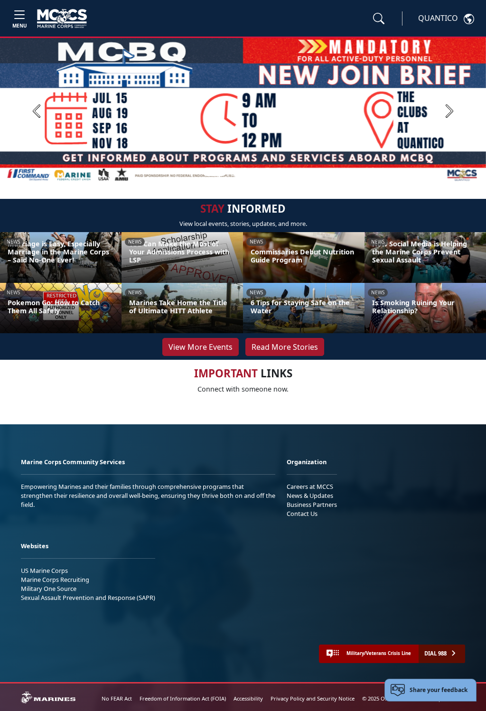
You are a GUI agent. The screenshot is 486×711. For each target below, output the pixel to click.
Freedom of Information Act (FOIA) (183, 698)
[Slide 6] (279, 172)
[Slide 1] (214, 172)
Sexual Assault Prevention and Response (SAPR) (88, 597)
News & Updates (310, 495)
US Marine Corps (44, 570)
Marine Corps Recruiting (55, 579)
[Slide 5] (267, 172)
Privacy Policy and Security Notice (313, 698)
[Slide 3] (245, 172)
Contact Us (302, 513)
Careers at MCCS (310, 486)
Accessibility (248, 698)
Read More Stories (285, 347)
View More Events (200, 347)
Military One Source (48, 588)
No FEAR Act (117, 698)
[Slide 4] (256, 172)
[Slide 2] (233, 172)
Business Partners (312, 504)
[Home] (62, 18)
